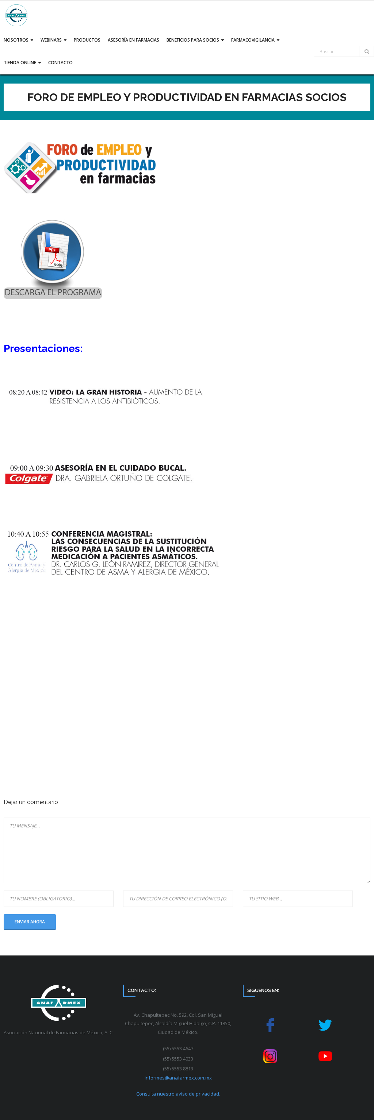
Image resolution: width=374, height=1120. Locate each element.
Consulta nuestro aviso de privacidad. (178, 1093)
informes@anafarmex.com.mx (178, 1077)
